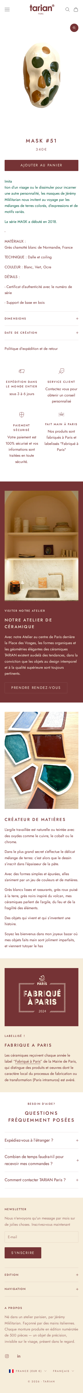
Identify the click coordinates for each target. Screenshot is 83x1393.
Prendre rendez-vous (36, 687)
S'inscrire (23, 1252)
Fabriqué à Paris (27, 1061)
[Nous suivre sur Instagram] (7, 1356)
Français (61, 1371)
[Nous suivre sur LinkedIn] (19, 1356)
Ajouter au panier (41, 165)
